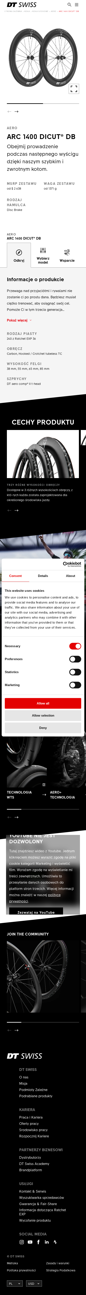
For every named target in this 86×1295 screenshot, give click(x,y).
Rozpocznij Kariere (34, 1136)
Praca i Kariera (31, 1117)
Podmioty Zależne (33, 1089)
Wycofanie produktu (35, 1220)
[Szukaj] (69, 4)
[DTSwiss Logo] (22, 4)
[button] (16, 111)
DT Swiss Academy (34, 1163)
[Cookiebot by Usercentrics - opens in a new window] (63, 564)
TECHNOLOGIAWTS (19, 794)
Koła (27, 11)
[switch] (75, 659)
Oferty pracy (29, 1123)
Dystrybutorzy (30, 1157)
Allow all (43, 703)
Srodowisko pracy (33, 1129)
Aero (53, 11)
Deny (43, 728)
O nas (23, 1077)
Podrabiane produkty (35, 1095)
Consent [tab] (15, 576)
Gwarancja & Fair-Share (38, 1203)
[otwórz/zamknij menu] (76, 4)
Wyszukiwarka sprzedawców (41, 1197)
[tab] (19, 255)
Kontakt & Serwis (32, 1191)
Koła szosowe (40, 11)
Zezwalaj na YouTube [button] (36, 912)
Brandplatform (30, 1169)
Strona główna (13, 11)
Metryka (12, 1263)
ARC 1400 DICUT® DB (69, 11)
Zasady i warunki (57, 1263)
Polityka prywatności (21, 1270)
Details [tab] (43, 576)
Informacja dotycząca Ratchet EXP (42, 1211)
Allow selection (43, 715)
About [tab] (70, 576)
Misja (23, 1083)
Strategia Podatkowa (60, 1270)
